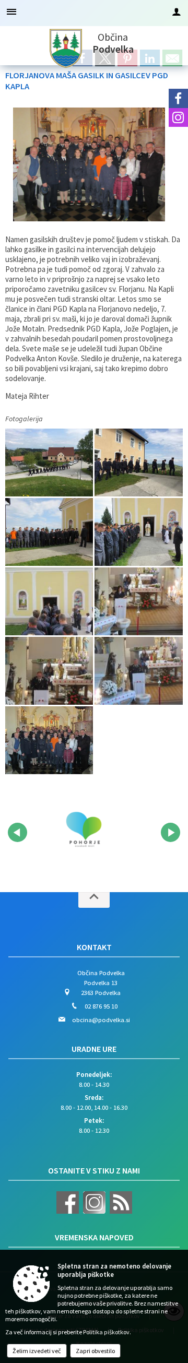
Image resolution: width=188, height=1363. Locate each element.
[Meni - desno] (176, 11)
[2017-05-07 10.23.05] (138, 462)
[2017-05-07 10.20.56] (50, 462)
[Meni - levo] (11, 11)
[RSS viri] (119, 1211)
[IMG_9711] (50, 532)
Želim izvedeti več (37, 1351)
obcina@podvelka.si (101, 1019)
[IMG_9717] (138, 532)
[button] (17, 832)
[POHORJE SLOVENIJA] (83, 830)
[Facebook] (178, 98)
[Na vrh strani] (94, 900)
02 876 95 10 (101, 1006)
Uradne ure (94, 1049)
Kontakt (94, 947)
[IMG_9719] (50, 601)
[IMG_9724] (50, 671)
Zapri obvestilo (95, 1351)
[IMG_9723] (138, 601)
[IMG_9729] (49, 740)
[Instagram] (178, 117)
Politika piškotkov (106, 1332)
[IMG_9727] (138, 671)
